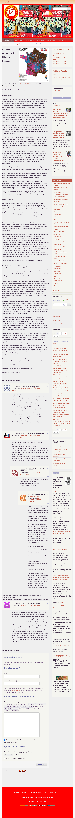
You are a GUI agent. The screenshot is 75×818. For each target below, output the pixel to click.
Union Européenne (59, 231)
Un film (55, 491)
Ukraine (56, 229)
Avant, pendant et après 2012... (62, 184)
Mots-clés (56, 313)
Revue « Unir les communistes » (59, 279)
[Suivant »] (57, 336)
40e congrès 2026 (59, 249)
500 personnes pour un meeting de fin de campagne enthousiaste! (61, 412)
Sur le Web (56, 320)
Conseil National (59, 261)
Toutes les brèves (57, 105)
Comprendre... (51, 40)
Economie (57, 271)
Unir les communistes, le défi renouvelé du (59, 604)
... (53, 81)
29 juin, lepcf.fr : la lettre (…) (61, 61)
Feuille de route (57, 324)
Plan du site (15, 792)
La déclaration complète (60, 549)
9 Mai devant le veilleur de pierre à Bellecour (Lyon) (61, 365)
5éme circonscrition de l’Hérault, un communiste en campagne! (60, 354)
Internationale (30, 40)
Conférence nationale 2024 (60, 257)
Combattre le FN (59, 192)
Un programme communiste (58, 287)
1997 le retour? (58, 416)
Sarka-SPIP (52, 792)
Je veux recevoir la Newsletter (15, 758)
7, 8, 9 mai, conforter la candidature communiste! (61, 360)
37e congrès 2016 (59, 242)
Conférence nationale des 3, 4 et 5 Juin (61, 195)
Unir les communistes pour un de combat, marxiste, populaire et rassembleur (62, 577)
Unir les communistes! (60, 75)
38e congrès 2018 (59, 244)
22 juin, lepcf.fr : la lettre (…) (61, 63)
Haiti (55, 219)
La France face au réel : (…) (61, 449)
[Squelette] (42, 805)
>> (69, 9)
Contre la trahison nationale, (61, 447)
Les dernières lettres (61, 50)
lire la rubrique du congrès (61, 645)
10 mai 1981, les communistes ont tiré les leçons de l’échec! (60, 383)
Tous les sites (56, 90)
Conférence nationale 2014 (60, 253)
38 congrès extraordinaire (61, 403)
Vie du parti (57, 266)
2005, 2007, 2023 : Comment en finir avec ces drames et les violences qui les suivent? (61, 422)
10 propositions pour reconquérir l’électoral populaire (60, 370)
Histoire (56, 276)
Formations (57, 273)
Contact (24, 792)
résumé (55, 608)
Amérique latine (58, 214)
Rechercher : (56, 6)
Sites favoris (56, 316)
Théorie (56, 283)
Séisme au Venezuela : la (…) (62, 452)
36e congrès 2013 (59, 239)
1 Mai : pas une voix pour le (61, 344)
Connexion (7, 2)
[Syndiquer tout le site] (33, 805)
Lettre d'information (35, 792)
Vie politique (8, 40)
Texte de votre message (12, 702)
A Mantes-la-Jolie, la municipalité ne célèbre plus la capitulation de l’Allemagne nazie (60, 113)
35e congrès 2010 (59, 236)
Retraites (57, 209)
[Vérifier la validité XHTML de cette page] (24, 805)
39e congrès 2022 (59, 247)
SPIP (45, 792)
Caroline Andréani (25, 84)
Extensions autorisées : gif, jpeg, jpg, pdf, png (18, 752)
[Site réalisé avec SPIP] (51, 805)
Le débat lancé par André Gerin (60, 188)
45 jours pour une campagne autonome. (60, 406)
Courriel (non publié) (10, 681)
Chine (55, 217)
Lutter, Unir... (19, 40)
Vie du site (62, 40)
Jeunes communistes (60, 263)
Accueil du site (8, 44)
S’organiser (40, 40)
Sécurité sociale (58, 207)
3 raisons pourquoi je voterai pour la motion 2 (60, 349)
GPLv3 (61, 792)
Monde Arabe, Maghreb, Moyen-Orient (61, 223)
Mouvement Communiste (61, 226)
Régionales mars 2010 (61, 199)
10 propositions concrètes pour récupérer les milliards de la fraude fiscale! (61, 377)
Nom (5, 673)
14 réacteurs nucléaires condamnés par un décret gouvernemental (58, 156)
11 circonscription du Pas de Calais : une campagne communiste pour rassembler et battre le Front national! (61, 392)
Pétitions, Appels (60, 71)
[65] (54, 336)
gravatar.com (16, 690)
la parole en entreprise (61, 204)
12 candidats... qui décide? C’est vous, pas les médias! (61, 399)
